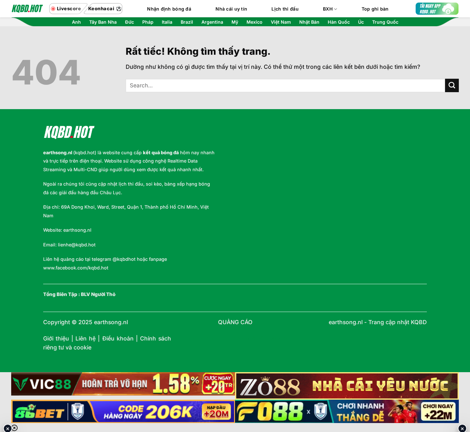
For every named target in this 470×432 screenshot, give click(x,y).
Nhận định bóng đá (169, 9)
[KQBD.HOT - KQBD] (27, 8)
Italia (167, 22)
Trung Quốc (385, 22)
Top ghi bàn (375, 9)
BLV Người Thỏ (98, 294)
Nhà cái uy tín (231, 9)
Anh (76, 22)
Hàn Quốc (339, 22)
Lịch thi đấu (284, 9)
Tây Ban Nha (103, 22)
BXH (328, 9)
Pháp (147, 22)
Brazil (187, 22)
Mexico (254, 22)
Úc (361, 22)
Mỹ (234, 22)
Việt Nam (281, 22)
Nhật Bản (309, 22)
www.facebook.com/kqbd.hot (75, 267)
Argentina (212, 22)
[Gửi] (452, 85)
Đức (129, 22)
